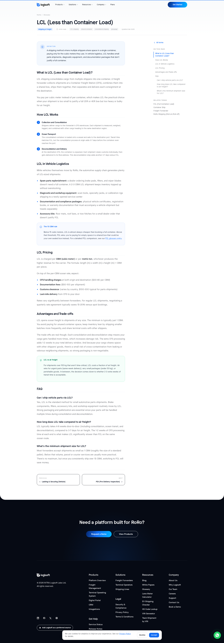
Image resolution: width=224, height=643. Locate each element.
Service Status (96, 624)
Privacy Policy (122, 612)
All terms (159, 42)
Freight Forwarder (160, 111)
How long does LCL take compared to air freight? (171, 85)
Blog (144, 580)
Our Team (173, 589)
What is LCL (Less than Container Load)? (164, 54)
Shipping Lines (122, 589)
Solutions (72, 5)
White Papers (148, 584)
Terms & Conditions (124, 616)
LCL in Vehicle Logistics (164, 64)
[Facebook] (44, 618)
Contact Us (174, 602)
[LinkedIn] (38, 618)
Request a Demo (98, 534)
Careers (172, 593)
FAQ (157, 76)
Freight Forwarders (124, 580)
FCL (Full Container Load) (163, 104)
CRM (91, 604)
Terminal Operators (124, 584)
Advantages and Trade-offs (166, 72)
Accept (154, 635)
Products (59, 5)
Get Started (177, 4)
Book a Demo (175, 606)
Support (172, 598)
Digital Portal (95, 600)
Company (100, 5)
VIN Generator (148, 613)
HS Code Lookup (149, 609)
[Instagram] (56, 618)
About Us (173, 580)
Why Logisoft (175, 584)
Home (39, 15)
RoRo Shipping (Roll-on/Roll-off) (166, 114)
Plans (112, 4)
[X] (50, 618)
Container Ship (159, 107)
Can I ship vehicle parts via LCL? (170, 80)
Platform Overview (97, 580)
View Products (126, 534)
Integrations (94, 609)
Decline (142, 635)
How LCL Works (161, 60)
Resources (86, 5)
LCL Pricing (159, 68)
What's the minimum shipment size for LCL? (171, 91)
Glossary (47, 15)
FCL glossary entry (113, 238)
